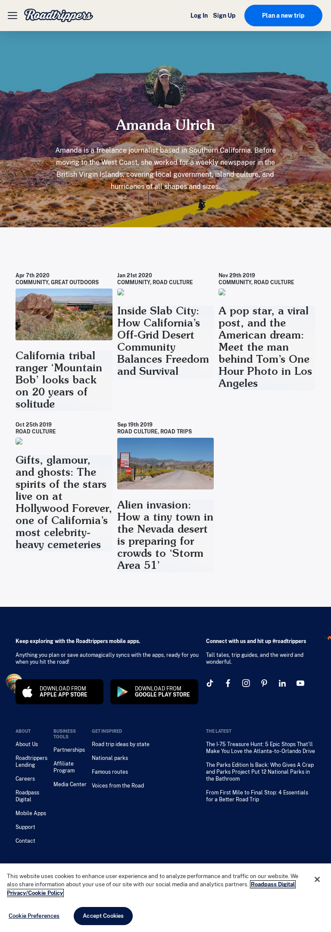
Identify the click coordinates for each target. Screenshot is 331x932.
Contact (25, 841)
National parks (110, 758)
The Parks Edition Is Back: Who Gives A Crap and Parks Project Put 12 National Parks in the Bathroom (260, 772)
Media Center (70, 784)
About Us (27, 744)
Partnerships (69, 750)
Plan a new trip (283, 15)
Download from (63, 692)
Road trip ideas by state (121, 744)
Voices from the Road (118, 786)
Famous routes (110, 772)
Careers (25, 779)
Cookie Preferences (34, 916)
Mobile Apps (31, 813)
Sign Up (224, 15)
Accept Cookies (103, 916)
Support (25, 827)
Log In (199, 15)
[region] (165, 897)
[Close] (317, 879)
